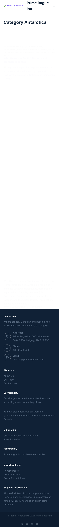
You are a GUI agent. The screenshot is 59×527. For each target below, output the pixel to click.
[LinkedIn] (32, 524)
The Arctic (45, 52)
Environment (10, 49)
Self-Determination (29, 52)
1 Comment (37, 307)
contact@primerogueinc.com (28, 359)
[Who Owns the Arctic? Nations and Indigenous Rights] (30, 172)
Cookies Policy (12, 474)
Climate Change (36, 47)
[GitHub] (22, 524)
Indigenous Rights (38, 49)
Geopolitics (23, 49)
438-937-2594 (21, 349)
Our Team (9, 379)
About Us (9, 375)
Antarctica (9, 47)
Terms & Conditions (14, 478)
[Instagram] (27, 524)
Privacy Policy (11, 470)
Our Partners (10, 383)
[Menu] (54, 6)
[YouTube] (37, 524)
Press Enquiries (12, 439)
